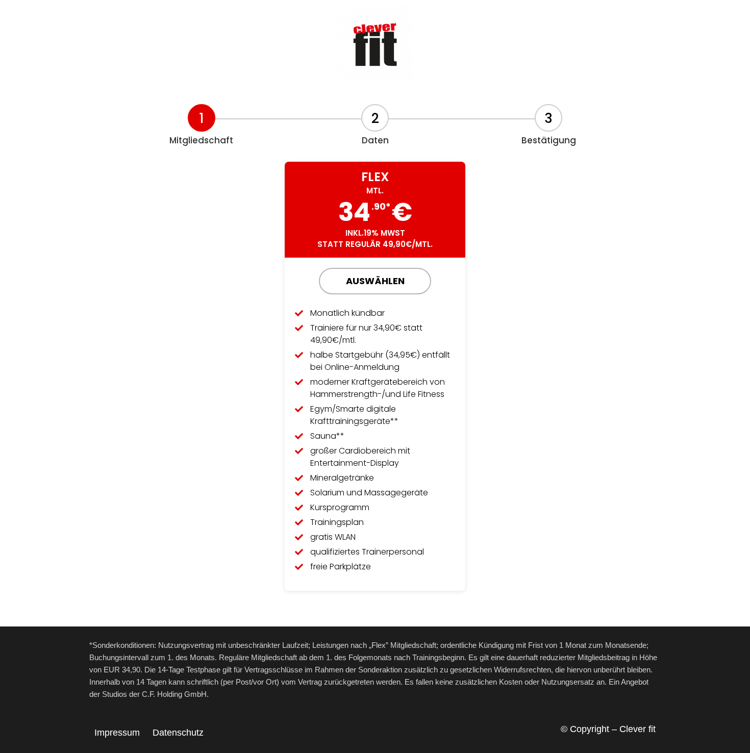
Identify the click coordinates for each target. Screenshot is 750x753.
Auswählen (375, 280)
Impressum (117, 732)
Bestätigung (548, 140)
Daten (375, 140)
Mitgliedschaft (201, 140)
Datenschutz (178, 732)
